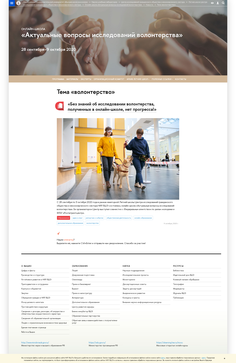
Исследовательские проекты (136, 275)
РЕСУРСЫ (178, 266)
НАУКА (126, 266)
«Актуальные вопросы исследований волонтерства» (102, 34)
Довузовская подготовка (83, 275)
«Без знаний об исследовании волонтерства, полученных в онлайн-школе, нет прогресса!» (112, 106)
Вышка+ (75, 288)
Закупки (24, 293)
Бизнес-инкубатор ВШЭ (82, 311)
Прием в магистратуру (82, 293)
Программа (58, 79)
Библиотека (178, 270)
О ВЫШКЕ (26, 266)
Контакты (180, 79)
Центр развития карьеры (83, 307)
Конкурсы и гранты (131, 297)
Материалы (72, 79)
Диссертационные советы (134, 284)
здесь (163, 358)
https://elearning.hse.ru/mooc (169, 342)
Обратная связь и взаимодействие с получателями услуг (94, 321)
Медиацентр (178, 288)
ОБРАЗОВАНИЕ (80, 266)
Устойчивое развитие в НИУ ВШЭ (36, 279)
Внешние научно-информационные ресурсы (142, 302)
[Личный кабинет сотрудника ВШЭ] (218, 3)
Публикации (178, 297)
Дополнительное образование (86, 302)
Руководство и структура (32, 275)
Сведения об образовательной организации (41, 318)
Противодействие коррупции (34, 307)
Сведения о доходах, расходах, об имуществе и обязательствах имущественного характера (42, 312)
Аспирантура (77, 297)
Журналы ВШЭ (179, 293)
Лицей (75, 270)
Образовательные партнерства (86, 316)
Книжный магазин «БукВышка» (186, 279)
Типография (178, 284)
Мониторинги (129, 279)
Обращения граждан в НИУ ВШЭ (35, 297)
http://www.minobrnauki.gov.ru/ (35, 342)
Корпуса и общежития (31, 288)
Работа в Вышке (28, 332)
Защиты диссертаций (132, 288)
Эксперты (86, 79)
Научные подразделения (133, 270)
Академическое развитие (134, 293)
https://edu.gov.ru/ (97, 342)
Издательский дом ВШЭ (183, 275)
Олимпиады (77, 279)
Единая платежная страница (33, 327)
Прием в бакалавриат (81, 284)
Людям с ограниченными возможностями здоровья (44, 322)
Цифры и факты (28, 270)
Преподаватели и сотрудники (34, 284)
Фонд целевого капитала (32, 302)
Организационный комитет (109, 79)
